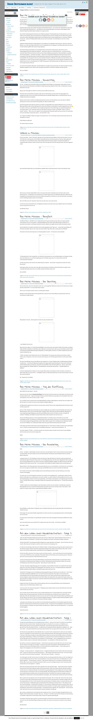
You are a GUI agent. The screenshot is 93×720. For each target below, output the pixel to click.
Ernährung (44, 135)
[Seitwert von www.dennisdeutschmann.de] (7, 81)
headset (52, 613)
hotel (63, 438)
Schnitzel (60, 529)
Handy (21, 277)
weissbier (22, 75)
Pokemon (8, 48)
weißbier (28, 382)
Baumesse (34, 212)
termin (66, 613)
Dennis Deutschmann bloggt (20, 4)
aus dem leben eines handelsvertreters (30, 74)
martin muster (25, 277)
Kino (7, 39)
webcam (69, 613)
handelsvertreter (59, 127)
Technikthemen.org (10, 100)
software (65, 74)
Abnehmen (9, 47)
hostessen (64, 127)
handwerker (40, 613)
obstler (62, 74)
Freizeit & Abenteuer (10, 31)
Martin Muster (24, 82)
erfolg (52, 74)
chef (54, 127)
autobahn (40, 708)
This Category (9, 91)
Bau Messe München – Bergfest (36, 216)
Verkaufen (8, 67)
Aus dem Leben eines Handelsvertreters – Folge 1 (45, 618)
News (7, 43)
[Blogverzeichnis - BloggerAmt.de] (9, 80)
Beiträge (8, 87)
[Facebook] (82, 2)
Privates (8, 50)
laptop (56, 613)
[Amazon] (87, 2)
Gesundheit (8, 37)
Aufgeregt (9, 52)
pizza (25, 128)
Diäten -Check (10, 26)
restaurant (69, 438)
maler (63, 708)
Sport (7, 61)
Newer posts (70, 12)
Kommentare (9, 89)
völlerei (49, 212)
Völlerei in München (29, 133)
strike (68, 74)
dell (56, 275)
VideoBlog (8, 69)
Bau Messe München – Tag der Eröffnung (41, 387)
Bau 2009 (40, 74)
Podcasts (29, 7)
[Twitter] (85, 2)
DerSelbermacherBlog (11, 102)
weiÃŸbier (25, 440)
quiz (7, 58)
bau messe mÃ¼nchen (42, 438)
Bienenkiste (9, 33)
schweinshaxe (45, 212)
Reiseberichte (9, 59)
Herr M (48, 529)
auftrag (24, 127)
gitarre (48, 381)
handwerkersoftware (67, 275)
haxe (37, 212)
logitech (58, 613)
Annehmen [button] (77, 718)
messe (68, 127)
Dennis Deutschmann (26, 135)
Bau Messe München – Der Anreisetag (39, 444)
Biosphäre (9, 35)
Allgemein (40, 135)
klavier (61, 381)
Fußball (9, 63)
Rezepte (9, 28)
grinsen (54, 74)
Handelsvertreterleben (39, 82)
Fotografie (8, 29)
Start (7, 7)
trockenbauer (69, 708)
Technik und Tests (10, 65)
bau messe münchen (46, 74)
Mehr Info (82, 718)
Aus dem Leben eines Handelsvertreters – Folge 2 (46, 533)
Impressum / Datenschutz (39, 7)
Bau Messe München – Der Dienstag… (38, 281)
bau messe (29, 212)
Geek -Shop (13, 7)
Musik (7, 41)
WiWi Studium (9, 71)
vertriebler (65, 529)
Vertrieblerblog (9, 98)
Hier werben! (21, 7)
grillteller (51, 381)
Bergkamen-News (10, 96)
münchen (58, 74)
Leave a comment (68, 82)
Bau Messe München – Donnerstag (37, 80)
